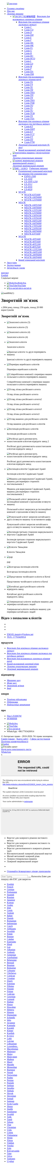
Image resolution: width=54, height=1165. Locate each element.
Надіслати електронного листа (16, 749)
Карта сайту (22, 739)
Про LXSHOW (14, 716)
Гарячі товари (8, 739)
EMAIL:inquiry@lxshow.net (20, 634)
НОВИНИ (12, 718)
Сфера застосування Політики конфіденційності (25, 740)
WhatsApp (6, 752)
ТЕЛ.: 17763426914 (16, 637)
